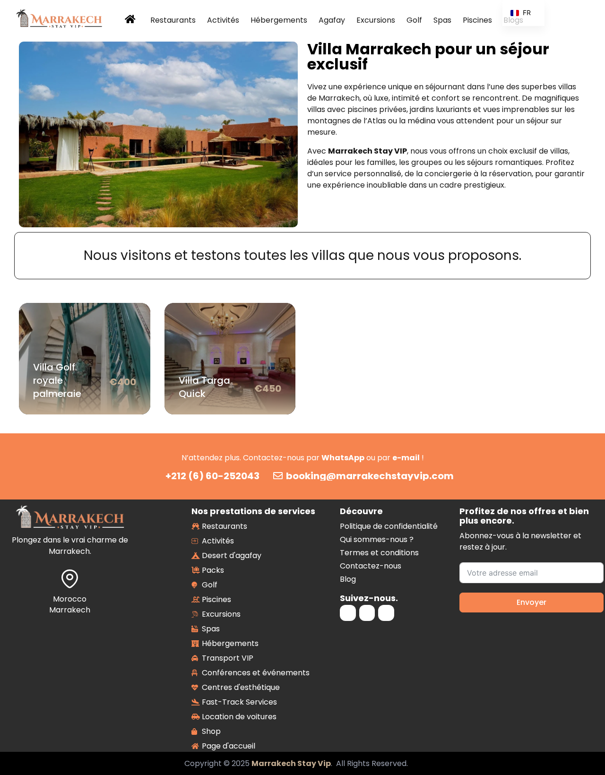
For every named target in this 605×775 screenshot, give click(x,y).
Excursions (375, 20)
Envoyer (531, 602)
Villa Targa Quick (204, 387)
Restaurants (173, 20)
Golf (414, 20)
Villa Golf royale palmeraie (57, 380)
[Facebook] (367, 613)
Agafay (332, 20)
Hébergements (279, 20)
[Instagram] (348, 613)
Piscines (477, 20)
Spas (442, 20)
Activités (223, 20)
